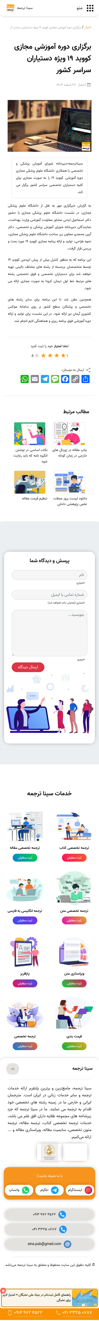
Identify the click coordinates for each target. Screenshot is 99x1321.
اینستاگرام (75, 1190)
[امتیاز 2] (56, 355)
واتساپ (14, 1190)
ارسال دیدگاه (28, 667)
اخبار (88, 27)
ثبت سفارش (74, 857)
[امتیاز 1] (63, 355)
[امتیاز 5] (37, 355)
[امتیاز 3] (50, 355)
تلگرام (44, 1190)
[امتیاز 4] (43, 355)
